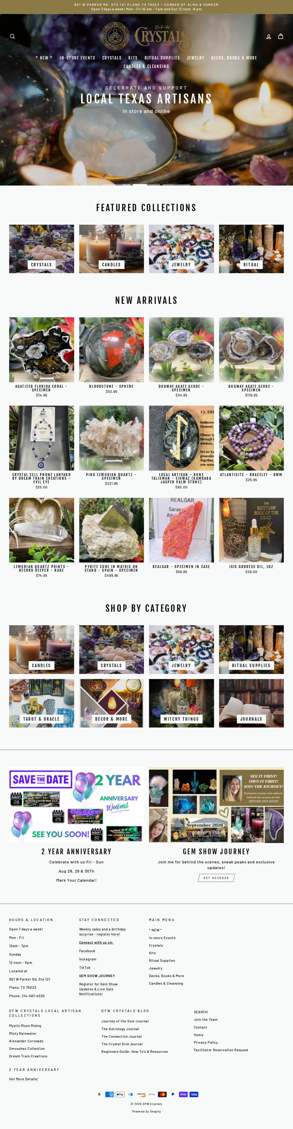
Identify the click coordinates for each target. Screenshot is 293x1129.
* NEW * (44, 57)
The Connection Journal (121, 1036)
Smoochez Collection (27, 1048)
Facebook (87, 951)
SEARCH (201, 1012)
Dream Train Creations (28, 1056)
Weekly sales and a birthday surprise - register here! (102, 931)
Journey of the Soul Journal (125, 1021)
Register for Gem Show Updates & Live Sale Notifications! (98, 989)
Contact (200, 1027)
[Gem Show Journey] (216, 805)
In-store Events (77, 57)
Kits (133, 57)
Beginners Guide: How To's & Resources (134, 1051)
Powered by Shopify (146, 1111)
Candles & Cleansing (146, 66)
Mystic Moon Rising (25, 1026)
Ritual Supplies (162, 57)
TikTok (85, 967)
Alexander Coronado (26, 1041)
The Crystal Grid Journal (122, 1044)
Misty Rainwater (23, 1033)
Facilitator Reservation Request (221, 1050)
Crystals (112, 57)
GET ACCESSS (216, 877)
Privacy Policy (206, 1042)
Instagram (88, 959)
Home (199, 1035)
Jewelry (196, 57)
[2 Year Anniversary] (76, 805)
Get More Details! (23, 1079)
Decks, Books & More (234, 57)
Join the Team (206, 1019)
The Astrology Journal (120, 1029)
